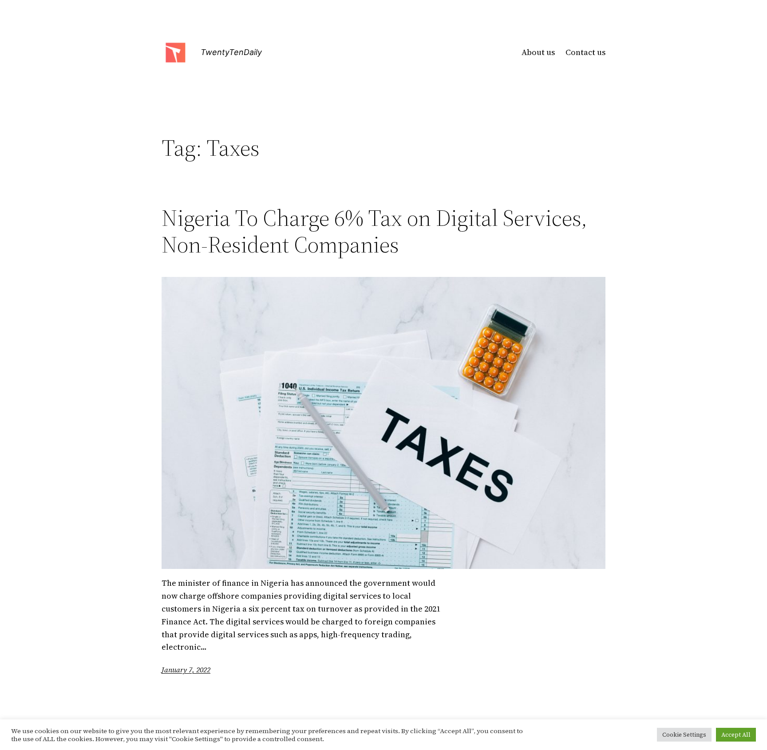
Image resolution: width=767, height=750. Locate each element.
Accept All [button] (736, 734)
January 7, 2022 (186, 670)
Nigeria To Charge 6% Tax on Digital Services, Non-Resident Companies (374, 231)
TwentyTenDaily (231, 52)
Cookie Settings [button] (684, 734)
